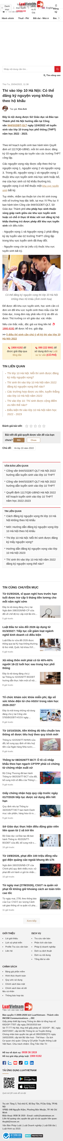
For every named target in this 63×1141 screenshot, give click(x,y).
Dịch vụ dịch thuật (43, 951)
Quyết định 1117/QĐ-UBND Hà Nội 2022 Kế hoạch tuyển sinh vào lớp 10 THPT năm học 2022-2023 (31, 496)
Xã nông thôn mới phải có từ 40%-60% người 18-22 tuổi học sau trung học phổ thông (28, 664)
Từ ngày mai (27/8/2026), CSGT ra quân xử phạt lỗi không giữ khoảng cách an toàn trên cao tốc (31, 889)
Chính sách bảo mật (15, 984)
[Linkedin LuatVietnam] (32, 1063)
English (48, 8)
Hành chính (8, 18)
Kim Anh (22, 109)
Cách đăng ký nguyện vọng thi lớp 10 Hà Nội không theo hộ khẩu (31, 518)
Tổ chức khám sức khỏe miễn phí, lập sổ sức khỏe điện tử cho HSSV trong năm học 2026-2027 (30, 701)
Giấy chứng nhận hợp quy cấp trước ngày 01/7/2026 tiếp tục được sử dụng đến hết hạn (30, 797)
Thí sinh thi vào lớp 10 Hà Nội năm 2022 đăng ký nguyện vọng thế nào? (31, 561)
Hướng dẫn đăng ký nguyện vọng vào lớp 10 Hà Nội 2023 (31, 550)
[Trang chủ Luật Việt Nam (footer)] (31, 1007)
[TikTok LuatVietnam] (21, 1063)
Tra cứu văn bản (42, 938)
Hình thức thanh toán (15, 975)
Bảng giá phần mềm (15, 971)
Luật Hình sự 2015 (11, 1128)
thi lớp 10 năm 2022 (24, 448)
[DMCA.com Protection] (34, 1137)
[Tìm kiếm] (57, 69)
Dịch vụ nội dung (42, 955)
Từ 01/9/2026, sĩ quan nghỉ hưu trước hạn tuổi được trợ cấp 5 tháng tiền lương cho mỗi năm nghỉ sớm (29, 597)
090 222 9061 (45, 347)
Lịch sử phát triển (13, 942)
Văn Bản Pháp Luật (11, 1125)
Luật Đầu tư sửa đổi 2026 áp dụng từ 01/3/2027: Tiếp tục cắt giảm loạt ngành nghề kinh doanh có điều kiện (28, 631)
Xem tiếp (31, 921)
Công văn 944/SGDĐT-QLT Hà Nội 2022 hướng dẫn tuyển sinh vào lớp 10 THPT (31, 472)
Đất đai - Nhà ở (41, 18)
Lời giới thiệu (11, 938)
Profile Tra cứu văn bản (16, 946)
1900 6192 (17, 347)
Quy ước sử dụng (13, 980)
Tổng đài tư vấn (42, 959)
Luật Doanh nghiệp (32, 1125)
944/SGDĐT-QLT (17, 125)
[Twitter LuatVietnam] (26, 1063)
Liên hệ (9, 951)
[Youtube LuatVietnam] (15, 1063)
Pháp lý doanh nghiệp (45, 946)
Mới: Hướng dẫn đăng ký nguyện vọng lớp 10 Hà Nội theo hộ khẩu (32, 529)
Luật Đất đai (49, 1125)
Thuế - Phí (23, 18)
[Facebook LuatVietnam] (4, 1063)
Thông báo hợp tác (14, 995)
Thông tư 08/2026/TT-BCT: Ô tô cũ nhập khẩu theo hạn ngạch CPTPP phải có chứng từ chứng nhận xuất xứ (31, 763)
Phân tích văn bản (43, 942)
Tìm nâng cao (53, 75)
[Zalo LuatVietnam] (10, 1063)
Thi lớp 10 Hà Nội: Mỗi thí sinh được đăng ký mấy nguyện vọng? (32, 540)
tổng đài (17, 355)
